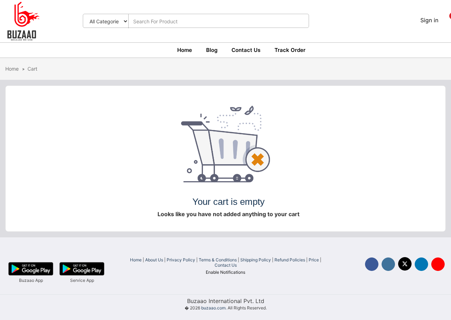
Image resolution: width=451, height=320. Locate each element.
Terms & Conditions (218, 259)
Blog (211, 50)
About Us (154, 259)
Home (184, 50)
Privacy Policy (181, 259)
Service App (82, 280)
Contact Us (245, 50)
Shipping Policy (255, 259)
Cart (32, 69)
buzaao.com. (214, 307)
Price (314, 259)
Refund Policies (289, 259)
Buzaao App (31, 280)
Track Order (289, 50)
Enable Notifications (225, 272)
